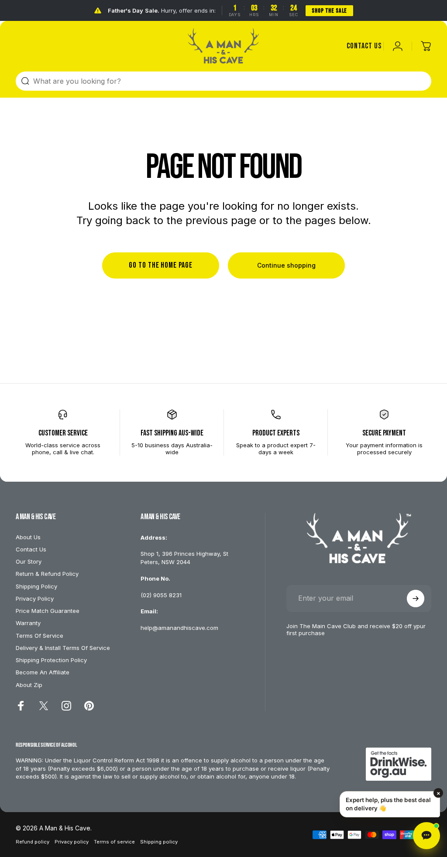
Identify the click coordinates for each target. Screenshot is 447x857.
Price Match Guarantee (47, 610)
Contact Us (31, 549)
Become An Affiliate (42, 672)
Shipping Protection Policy (51, 659)
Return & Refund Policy (47, 573)
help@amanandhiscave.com (179, 627)
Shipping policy (159, 842)
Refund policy (32, 842)
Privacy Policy (35, 598)
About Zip (29, 684)
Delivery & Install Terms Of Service (63, 647)
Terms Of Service (39, 635)
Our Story (28, 561)
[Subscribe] (415, 598)
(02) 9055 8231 (161, 595)
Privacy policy (72, 842)
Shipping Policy (36, 586)
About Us (28, 537)
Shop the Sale (329, 10)
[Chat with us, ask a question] (426, 835)
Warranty (28, 622)
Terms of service (114, 842)
